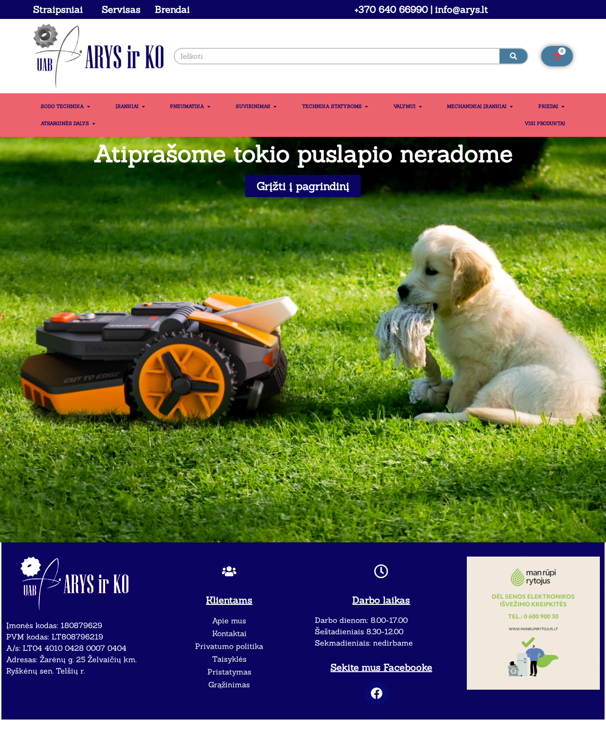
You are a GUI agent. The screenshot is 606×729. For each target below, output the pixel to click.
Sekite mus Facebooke (381, 667)
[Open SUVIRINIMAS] (275, 106)
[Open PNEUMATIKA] (208, 106)
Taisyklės (229, 659)
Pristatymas (229, 671)
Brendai (172, 9)
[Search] (513, 56)
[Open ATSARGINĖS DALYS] (93, 123)
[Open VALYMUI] (420, 106)
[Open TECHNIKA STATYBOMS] (366, 106)
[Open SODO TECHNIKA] (88, 106)
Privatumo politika (229, 646)
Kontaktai (229, 633)
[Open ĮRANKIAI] (143, 106)
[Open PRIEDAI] (563, 106)
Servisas (121, 9)
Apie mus (229, 620)
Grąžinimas (229, 684)
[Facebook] (376, 693)
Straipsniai (58, 9)
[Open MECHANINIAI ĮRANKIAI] (511, 106)
